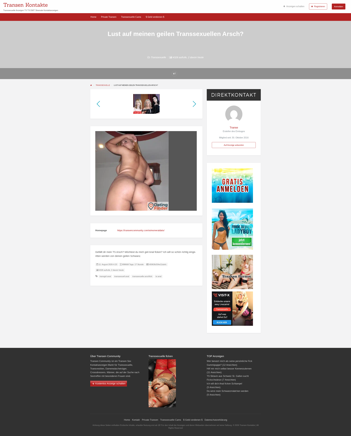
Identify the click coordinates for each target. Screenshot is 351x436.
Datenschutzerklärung (216, 420)
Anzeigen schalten (295, 6)
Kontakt (136, 420)
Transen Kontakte (25, 5)
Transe (234, 127)
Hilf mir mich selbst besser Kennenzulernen (229, 368)
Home (93, 17)
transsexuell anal (121, 276)
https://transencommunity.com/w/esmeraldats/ (141, 230)
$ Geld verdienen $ (155, 17)
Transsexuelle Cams (131, 17)
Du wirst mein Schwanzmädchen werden (227, 391)
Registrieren (319, 6)
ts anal (158, 276)
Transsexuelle (158, 57)
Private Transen (108, 17)
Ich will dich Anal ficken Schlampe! (224, 383)
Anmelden (338, 6)
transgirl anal (105, 276)
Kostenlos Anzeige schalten (110, 383)
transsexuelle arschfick (142, 276)
